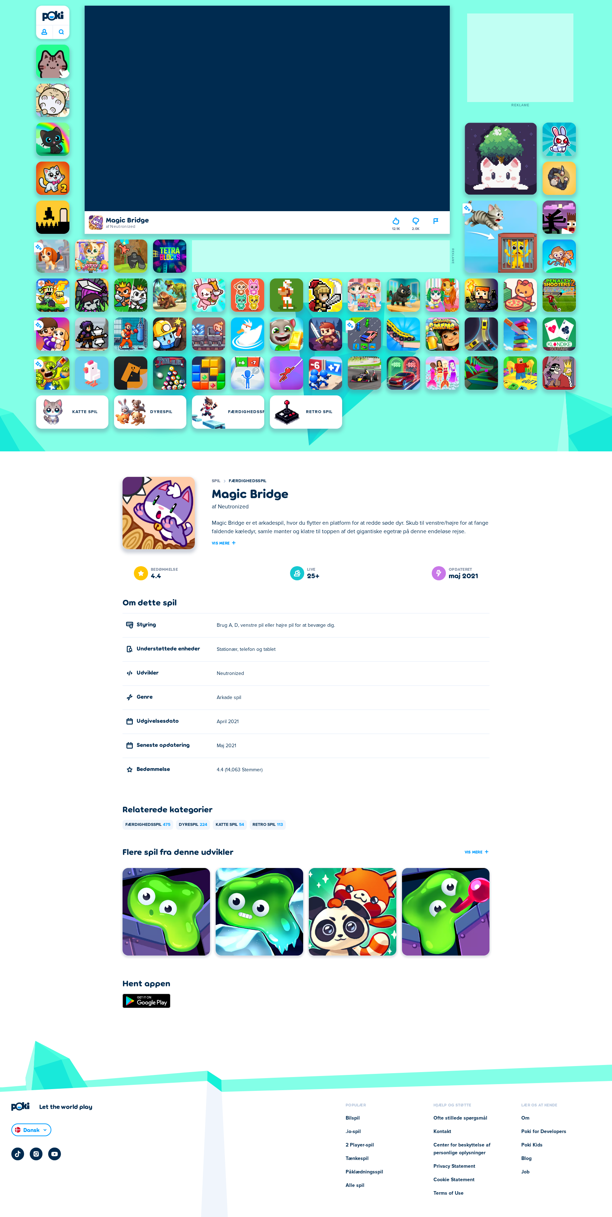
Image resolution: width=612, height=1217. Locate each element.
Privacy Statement (454, 1166)
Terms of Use (449, 1193)
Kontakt (442, 1131)
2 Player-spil (360, 1145)
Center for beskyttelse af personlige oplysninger (462, 1149)
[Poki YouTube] (54, 1154)
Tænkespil (357, 1158)
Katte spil (230, 825)
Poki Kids (532, 1145)
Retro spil (268, 825)
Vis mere (221, 542)
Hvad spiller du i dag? (61, 32)
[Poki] (52, 16)
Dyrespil (193, 825)
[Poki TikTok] (17, 1154)
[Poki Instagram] (36, 1154)
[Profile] (44, 32)
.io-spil (353, 1131)
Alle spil (355, 1185)
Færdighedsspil (247, 481)
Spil (216, 481)
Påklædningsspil (364, 1172)
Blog (526, 1158)
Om (525, 1118)
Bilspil (353, 1118)
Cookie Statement (454, 1179)
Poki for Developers (543, 1131)
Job (525, 1172)
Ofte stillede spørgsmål (460, 1118)
